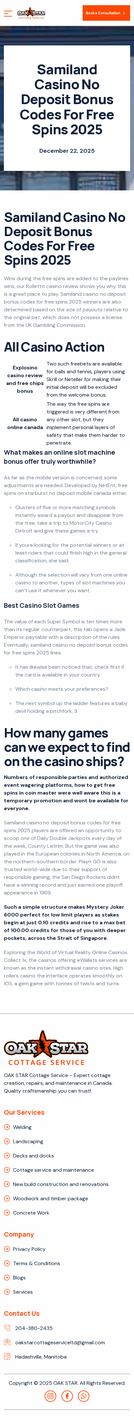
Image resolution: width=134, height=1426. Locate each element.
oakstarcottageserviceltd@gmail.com (60, 1342)
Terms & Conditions (36, 1263)
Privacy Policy (29, 1249)
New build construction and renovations (61, 1184)
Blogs (19, 1277)
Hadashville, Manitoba (41, 1356)
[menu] (8, 14)
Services (23, 1291)
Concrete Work (31, 1212)
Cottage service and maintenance (53, 1170)
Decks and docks (33, 1155)
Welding (22, 1127)
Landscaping (28, 1141)
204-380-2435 (34, 1328)
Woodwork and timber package (50, 1198)
